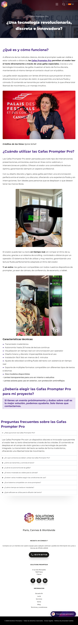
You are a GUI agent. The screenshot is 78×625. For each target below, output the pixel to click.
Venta (39, 602)
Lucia (39, 596)
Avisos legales (48, 620)
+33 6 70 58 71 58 (40, 555)
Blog (39, 604)
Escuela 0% (39, 593)
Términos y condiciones (39, 607)
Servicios (39, 599)
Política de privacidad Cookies (63, 620)
